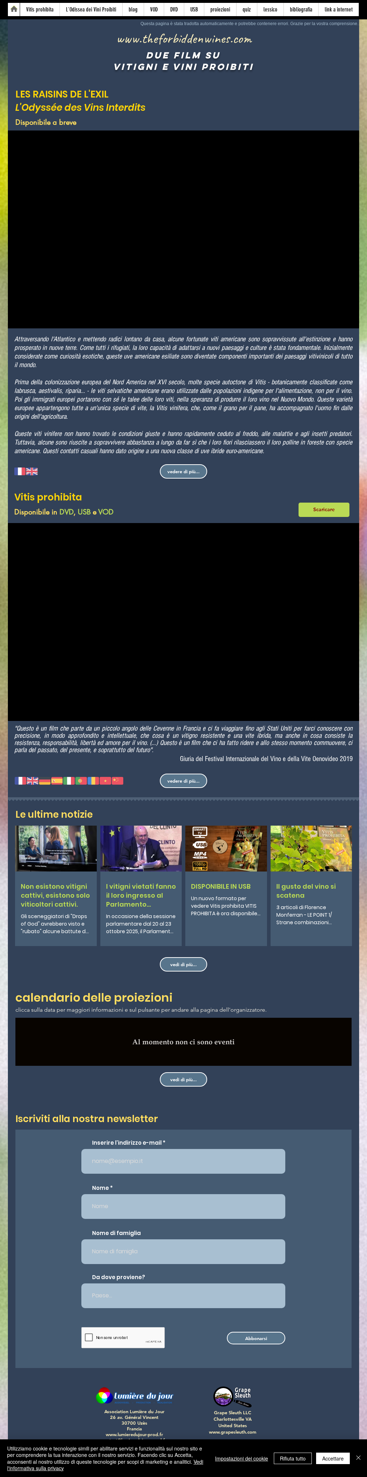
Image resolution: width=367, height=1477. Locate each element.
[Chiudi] (358, 1458)
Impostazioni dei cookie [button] (241, 1458)
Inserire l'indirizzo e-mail (127, 1142)
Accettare (333, 1458)
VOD (106, 512)
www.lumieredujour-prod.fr (134, 1434)
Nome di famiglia (116, 1233)
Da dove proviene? (118, 1277)
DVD (66, 512)
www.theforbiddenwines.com (183, 38)
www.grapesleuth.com (232, 1432)
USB (84, 512)
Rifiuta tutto (293, 1458)
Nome (100, 1188)
